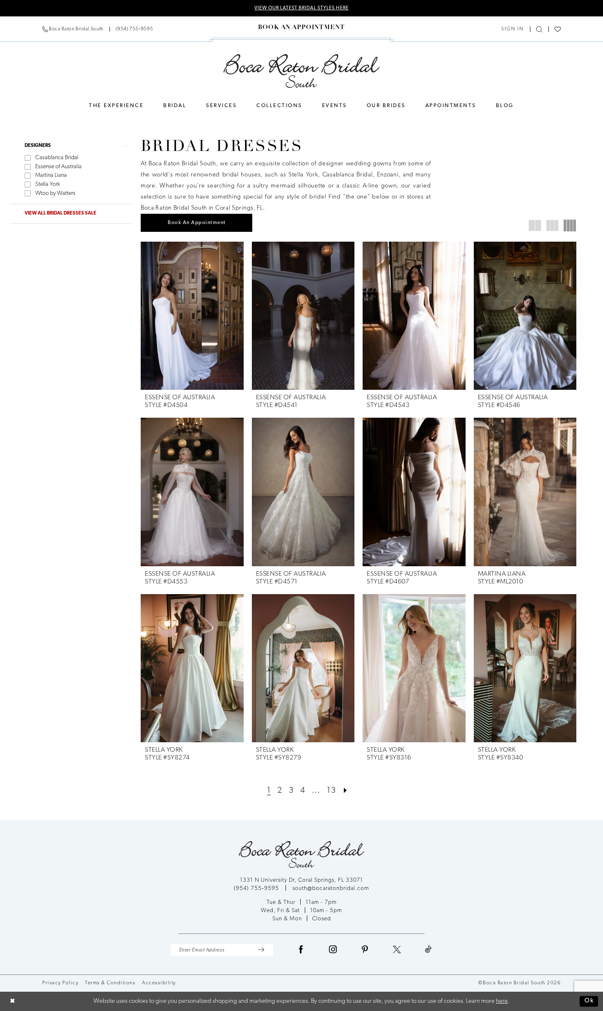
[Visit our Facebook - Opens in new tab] (301, 950)
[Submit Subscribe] (261, 950)
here (502, 1001)
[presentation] (192, 316)
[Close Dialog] (12, 1001)
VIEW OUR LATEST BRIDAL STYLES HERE (301, 8)
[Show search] (539, 29)
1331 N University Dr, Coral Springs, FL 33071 (301, 880)
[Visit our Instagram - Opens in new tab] (333, 950)
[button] (512, 29)
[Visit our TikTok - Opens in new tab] (428, 950)
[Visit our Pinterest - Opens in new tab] (365, 950)
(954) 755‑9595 (257, 888)
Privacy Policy (60, 983)
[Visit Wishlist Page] (557, 29)
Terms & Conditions (110, 983)
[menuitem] (97, 29)
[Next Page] (345, 791)
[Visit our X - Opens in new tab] (397, 950)
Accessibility (159, 983)
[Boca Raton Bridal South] (302, 71)
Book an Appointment (197, 222)
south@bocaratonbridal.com (330, 888)
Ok (589, 1001)
